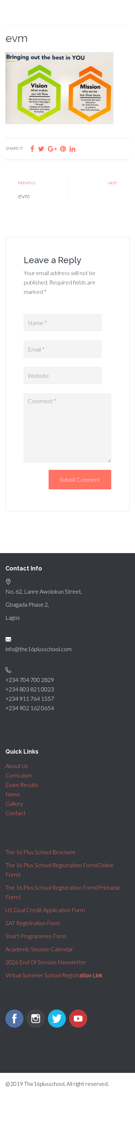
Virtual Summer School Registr (54, 975)
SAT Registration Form (32, 922)
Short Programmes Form (35, 935)
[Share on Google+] (52, 148)
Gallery (14, 803)
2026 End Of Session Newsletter (45, 961)
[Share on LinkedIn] (72, 148)
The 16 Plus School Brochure (40, 851)
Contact (15, 812)
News (12, 794)
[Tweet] (41, 148)
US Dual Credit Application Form (45, 909)
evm (24, 196)
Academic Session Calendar (39, 948)
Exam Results (21, 784)
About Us (16, 765)
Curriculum (18, 775)
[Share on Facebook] (32, 148)
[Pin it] (63, 148)
